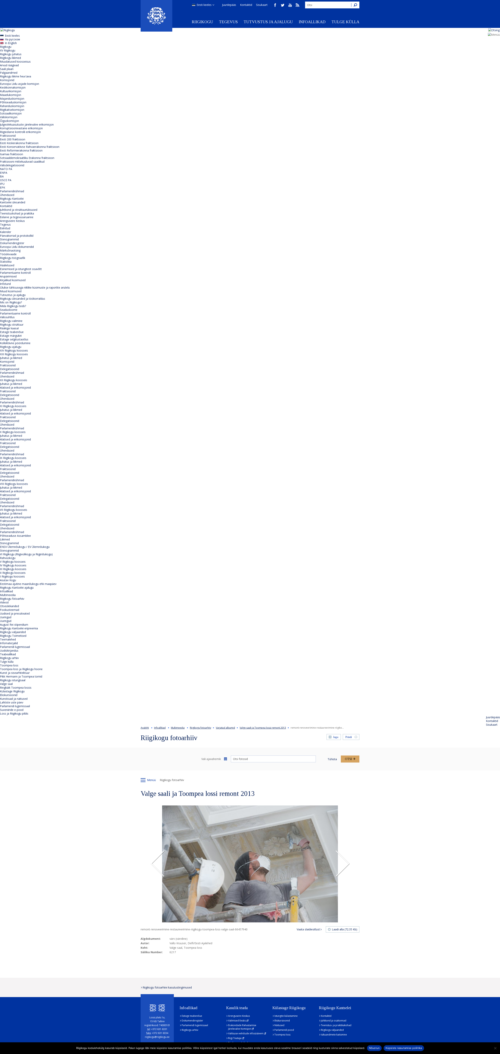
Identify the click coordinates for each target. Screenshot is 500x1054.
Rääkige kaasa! (9, 328)
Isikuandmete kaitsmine (334, 1034)
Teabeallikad (8, 654)
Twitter (282, 5)
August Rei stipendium (14, 624)
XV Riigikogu (7, 50)
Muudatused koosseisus (15, 61)
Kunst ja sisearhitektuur (15, 673)
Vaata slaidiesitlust (308, 929)
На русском (12, 39)
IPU (2, 184)
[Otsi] (355, 5)
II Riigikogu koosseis (13, 573)
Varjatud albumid (225, 727)
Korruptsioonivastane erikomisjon (21, 128)
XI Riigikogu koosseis (13, 406)
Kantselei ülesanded (12, 202)
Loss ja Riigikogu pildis (14, 713)
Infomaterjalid (9, 643)
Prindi (348, 737)
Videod (4, 602)
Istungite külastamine (286, 1016)
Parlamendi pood (284, 1030)
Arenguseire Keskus (12, 221)
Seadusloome (8, 310)
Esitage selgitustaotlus (14, 339)
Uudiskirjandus (9, 650)
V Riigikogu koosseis (13, 561)
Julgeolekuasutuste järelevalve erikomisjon (27, 124)
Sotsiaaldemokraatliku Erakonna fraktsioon (27, 158)
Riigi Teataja (234, 1038)
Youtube (290, 5)
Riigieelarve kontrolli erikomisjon (20, 132)
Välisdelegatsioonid (12, 165)
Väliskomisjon (8, 117)
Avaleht (145, 727)
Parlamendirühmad (12, 191)
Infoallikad (312, 21)
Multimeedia (8, 595)
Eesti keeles (204, 5)
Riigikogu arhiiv (9, 658)
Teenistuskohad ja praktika (17, 213)
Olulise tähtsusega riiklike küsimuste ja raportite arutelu (35, 287)
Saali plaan (6, 69)
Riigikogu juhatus (10, 54)
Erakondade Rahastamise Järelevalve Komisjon (242, 1027)
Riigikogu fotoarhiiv (12, 599)
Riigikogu (202, 21)
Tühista (332, 759)
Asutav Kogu (8, 580)
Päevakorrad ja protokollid (16, 235)
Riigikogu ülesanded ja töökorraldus (22, 298)
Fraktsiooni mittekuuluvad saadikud (22, 161)
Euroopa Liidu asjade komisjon (19, 84)
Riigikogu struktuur (11, 324)
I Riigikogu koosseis (12, 576)
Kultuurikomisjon (10, 91)
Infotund (5, 284)
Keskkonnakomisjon (13, 87)
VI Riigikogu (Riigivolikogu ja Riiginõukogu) (26, 554)
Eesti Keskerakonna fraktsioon (19, 143)
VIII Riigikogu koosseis (14, 484)
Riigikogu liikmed (10, 58)
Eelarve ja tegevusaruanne (16, 217)
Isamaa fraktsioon (11, 154)
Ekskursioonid (8, 695)
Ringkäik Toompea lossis (15, 687)
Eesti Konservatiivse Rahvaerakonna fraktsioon (29, 147)
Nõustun (374, 1048)
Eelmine (157, 863)
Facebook (275, 5)
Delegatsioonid (9, 369)
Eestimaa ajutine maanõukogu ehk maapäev (28, 584)
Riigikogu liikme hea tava (15, 76)
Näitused (279, 1025)
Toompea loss (9, 665)
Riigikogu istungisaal (12, 680)
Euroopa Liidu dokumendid (17, 247)
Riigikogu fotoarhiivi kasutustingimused (167, 987)
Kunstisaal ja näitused (14, 699)
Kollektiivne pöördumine (15, 343)
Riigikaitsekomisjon (12, 110)
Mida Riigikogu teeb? (13, 306)
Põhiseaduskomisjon (13, 102)
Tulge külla (345, 21)
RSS (297, 5)
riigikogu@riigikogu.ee (157, 1037)
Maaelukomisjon (10, 95)
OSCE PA (5, 180)
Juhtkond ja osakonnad (333, 1020)
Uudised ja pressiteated (15, 613)
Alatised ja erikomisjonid (15, 387)
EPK (2, 187)
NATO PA (6, 169)
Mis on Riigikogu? (11, 302)
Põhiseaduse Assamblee (15, 536)
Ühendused (7, 195)
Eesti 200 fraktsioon (12, 139)
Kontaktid (246, 5)
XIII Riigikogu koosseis (14, 354)
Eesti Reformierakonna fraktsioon (21, 150)
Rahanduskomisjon (12, 106)
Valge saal (6, 684)
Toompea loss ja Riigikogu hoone (21, 669)
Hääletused (7, 265)
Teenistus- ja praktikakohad (336, 1025)
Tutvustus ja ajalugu (268, 21)
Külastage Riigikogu (12, 691)
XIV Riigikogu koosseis (14, 350)
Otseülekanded (9, 606)
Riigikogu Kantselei (12, 198)
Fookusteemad (9, 610)
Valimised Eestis (237, 1020)
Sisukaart (262, 5)
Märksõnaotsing (10, 250)
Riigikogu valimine (11, 321)
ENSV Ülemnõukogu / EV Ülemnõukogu (25, 547)
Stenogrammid (9, 239)
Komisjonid (7, 80)
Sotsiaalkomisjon (11, 113)
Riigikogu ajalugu (10, 347)
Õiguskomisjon (9, 121)
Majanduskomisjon (12, 98)
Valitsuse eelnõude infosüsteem (245, 1033)
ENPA (3, 172)
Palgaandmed (8, 72)
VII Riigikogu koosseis (13, 510)
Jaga (335, 737)
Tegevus (228, 21)
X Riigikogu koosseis (13, 432)
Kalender (5, 232)
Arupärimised (8, 276)
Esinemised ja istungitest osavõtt (21, 269)
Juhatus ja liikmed (11, 358)
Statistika (6, 261)
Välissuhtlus (7, 317)
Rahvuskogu (7, 558)
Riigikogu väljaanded (13, 632)
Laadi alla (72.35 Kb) (344, 929)
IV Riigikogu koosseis (13, 565)
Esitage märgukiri (11, 335)
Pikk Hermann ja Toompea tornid (21, 676)
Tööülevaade (8, 254)
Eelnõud (5, 228)
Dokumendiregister (12, 243)
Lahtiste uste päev (11, 702)
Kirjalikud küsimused (13, 280)
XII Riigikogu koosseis (13, 380)
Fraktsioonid (8, 135)
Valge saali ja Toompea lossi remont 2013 (263, 727)
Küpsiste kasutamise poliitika (404, 1048)
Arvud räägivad (9, 65)
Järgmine (342, 863)
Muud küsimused (10, 291)
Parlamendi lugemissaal (15, 647)
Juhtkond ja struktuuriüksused (18, 210)
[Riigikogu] (156, 16)
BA (2, 176)
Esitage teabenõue (12, 332)
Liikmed (5, 539)
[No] (495, 1048)
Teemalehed (8, 639)
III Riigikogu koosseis (13, 569)
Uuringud (5, 617)
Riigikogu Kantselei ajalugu (17, 587)
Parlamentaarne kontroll (15, 273)
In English (11, 43)
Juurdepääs (229, 5)
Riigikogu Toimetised (13, 636)
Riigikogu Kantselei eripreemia (19, 628)
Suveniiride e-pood (11, 710)
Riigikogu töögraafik (12, 258)
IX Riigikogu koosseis (13, 458)
